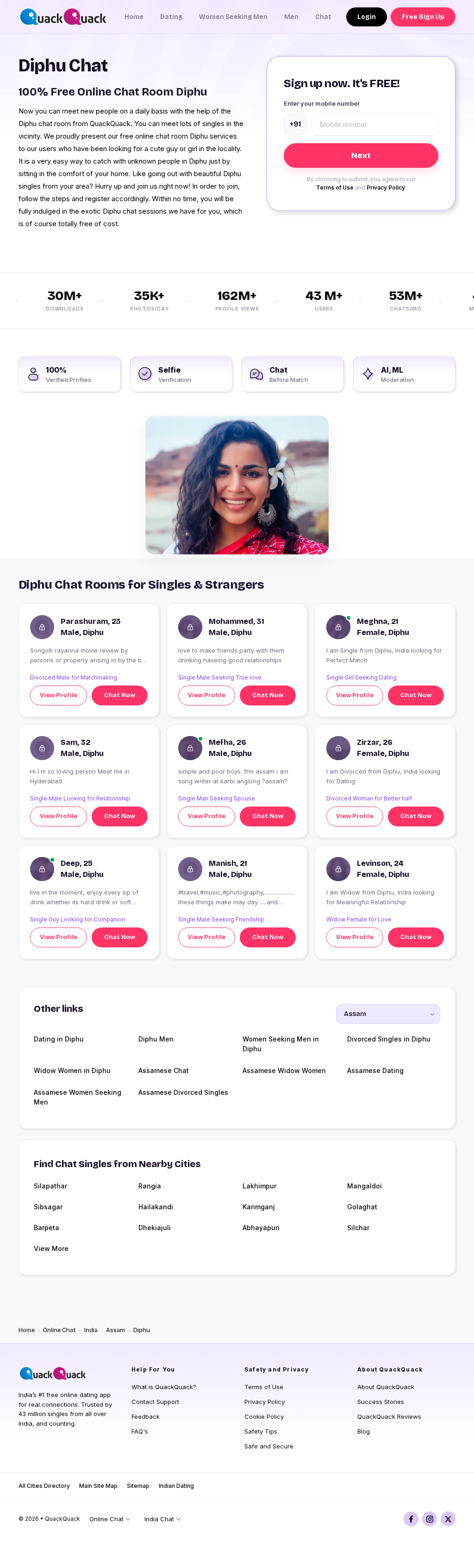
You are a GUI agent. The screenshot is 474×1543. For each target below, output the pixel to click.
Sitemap (138, 1485)
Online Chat (59, 1330)
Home (134, 17)
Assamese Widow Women (284, 1070)
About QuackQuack (385, 1387)
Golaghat (362, 1207)
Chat (323, 17)
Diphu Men (156, 1039)
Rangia (149, 1186)
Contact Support (155, 1401)
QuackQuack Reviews (389, 1416)
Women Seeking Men (233, 17)
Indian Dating (176, 1485)
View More (51, 1248)
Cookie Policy (264, 1416)
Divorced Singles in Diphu (388, 1039)
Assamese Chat (163, 1070)
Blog (363, 1431)
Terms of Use (335, 187)
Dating (171, 17)
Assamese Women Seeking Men (77, 1097)
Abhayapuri (261, 1228)
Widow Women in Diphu (72, 1070)
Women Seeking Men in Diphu (281, 1044)
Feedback (145, 1416)
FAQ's (139, 1431)
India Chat (159, 1519)
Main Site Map (98, 1485)
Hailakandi (155, 1207)
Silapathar (50, 1186)
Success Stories (380, 1401)
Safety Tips (260, 1431)
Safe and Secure (268, 1446)
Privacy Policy (386, 187)
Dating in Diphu (59, 1039)
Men (291, 17)
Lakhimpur (259, 1186)
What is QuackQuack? (163, 1387)
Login (366, 17)
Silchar (358, 1228)
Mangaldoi (364, 1186)
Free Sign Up (423, 17)
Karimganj (259, 1207)
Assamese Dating (375, 1070)
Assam (115, 1330)
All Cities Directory (44, 1485)
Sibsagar (48, 1207)
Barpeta (46, 1228)
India (91, 1330)
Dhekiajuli (154, 1228)
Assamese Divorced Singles (183, 1092)
